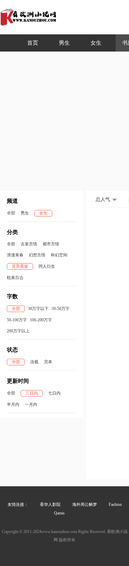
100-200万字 (41, 320)
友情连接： (18, 504)
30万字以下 (38, 308)
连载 (34, 361)
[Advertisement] (64, 119)
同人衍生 (47, 266)
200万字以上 (18, 331)
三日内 (31, 393)
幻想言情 (37, 255)
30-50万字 (60, 308)
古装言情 (29, 244)
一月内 (31, 404)
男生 (64, 43)
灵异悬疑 (20, 266)
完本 (48, 361)
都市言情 (51, 244)
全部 (11, 213)
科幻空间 (59, 255)
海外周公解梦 (84, 504)
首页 (32, 43)
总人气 (103, 199)
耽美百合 (15, 277)
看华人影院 (50, 504)
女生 (95, 43)
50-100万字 (17, 320)
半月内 (13, 404)
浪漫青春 (15, 255)
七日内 (54, 393)
